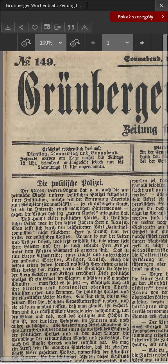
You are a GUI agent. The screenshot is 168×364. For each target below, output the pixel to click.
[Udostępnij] (21, 27)
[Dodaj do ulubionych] (34, 27)
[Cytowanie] (71, 27)
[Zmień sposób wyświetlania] (46, 27)
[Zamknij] (161, 5)
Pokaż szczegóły (135, 16)
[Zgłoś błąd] (84, 27)
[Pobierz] (7, 27)
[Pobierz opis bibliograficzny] (57, 27)
